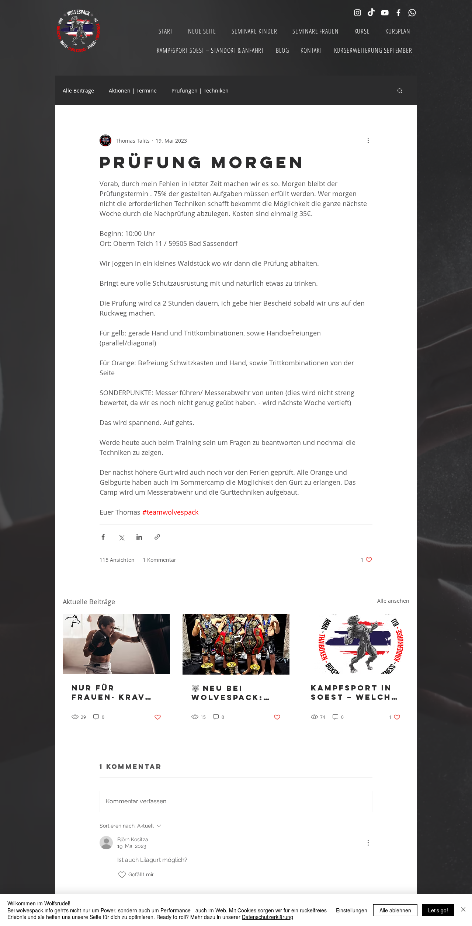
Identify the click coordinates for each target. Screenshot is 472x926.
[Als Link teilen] (157, 536)
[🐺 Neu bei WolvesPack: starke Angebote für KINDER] (236, 644)
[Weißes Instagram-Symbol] (357, 12)
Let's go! (438, 910)
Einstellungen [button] (351, 910)
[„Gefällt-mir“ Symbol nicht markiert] (122, 874)
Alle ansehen (393, 600)
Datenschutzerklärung (267, 916)
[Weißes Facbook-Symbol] (398, 12)
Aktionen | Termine (133, 90)
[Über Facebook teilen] (103, 536)
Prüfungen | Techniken (200, 90)
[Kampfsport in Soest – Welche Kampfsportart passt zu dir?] (355, 644)
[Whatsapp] (412, 12)
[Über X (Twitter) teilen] (121, 536)
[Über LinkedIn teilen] (139, 536)
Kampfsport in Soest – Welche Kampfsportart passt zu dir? (354, 692)
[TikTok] (371, 12)
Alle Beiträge (78, 90)
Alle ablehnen (395, 910)
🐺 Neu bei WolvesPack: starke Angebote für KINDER (230, 692)
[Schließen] (463, 910)
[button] (399, 90)
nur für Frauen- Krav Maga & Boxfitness (108, 692)
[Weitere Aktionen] (368, 140)
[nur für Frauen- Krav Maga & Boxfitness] (116, 644)
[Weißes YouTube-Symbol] (384, 12)
